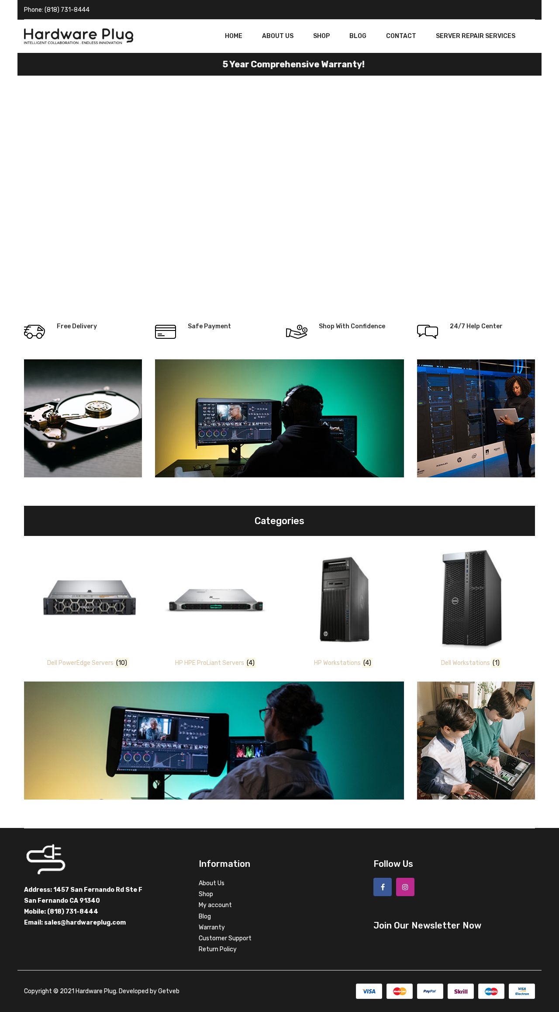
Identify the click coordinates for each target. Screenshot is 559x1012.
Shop (206, 894)
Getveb (168, 991)
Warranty (212, 927)
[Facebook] (382, 887)
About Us (211, 883)
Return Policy (218, 949)
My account (215, 905)
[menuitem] (233, 36)
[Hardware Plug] (78, 36)
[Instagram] (405, 887)
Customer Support (225, 938)
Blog (205, 916)
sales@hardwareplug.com (85, 922)
